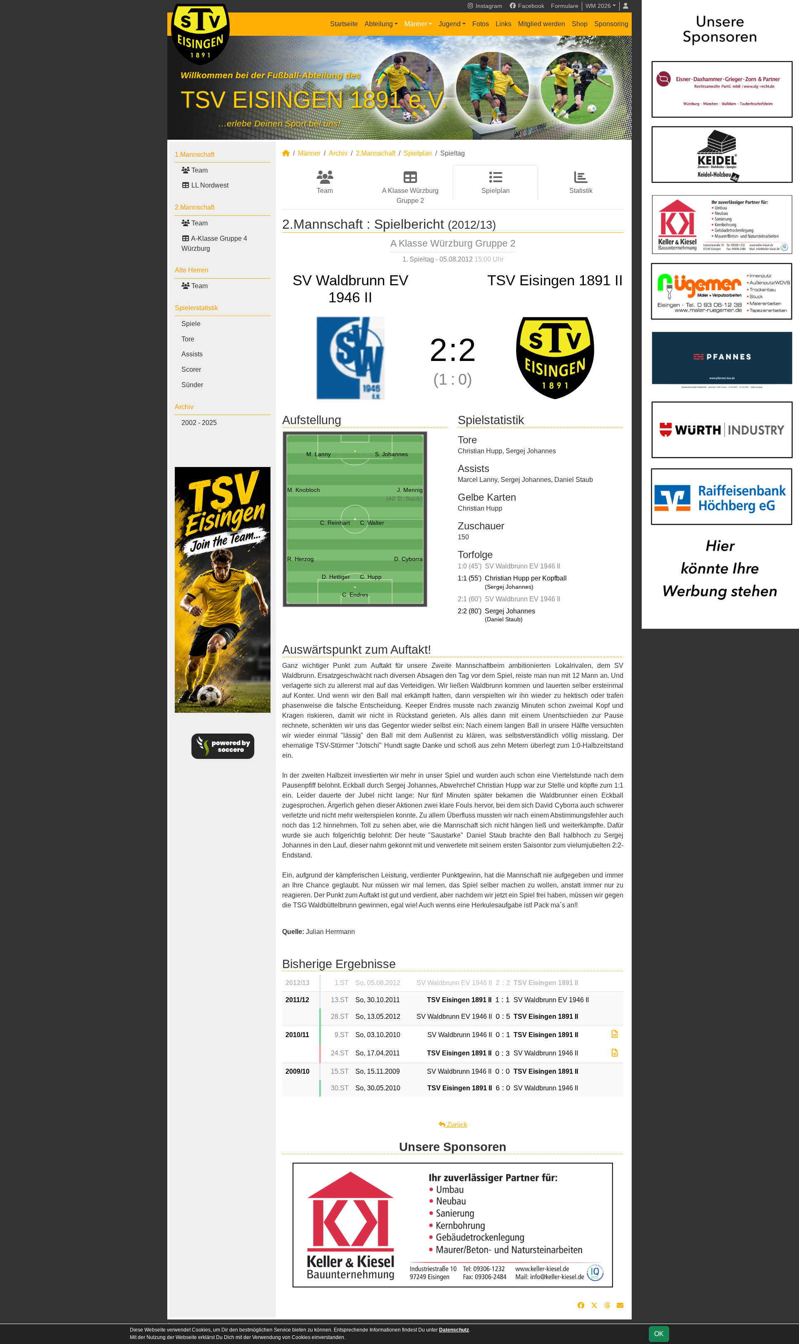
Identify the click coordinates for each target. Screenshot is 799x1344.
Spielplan (418, 153)
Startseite (344, 23)
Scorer (191, 369)
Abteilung (379, 23)
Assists (192, 354)
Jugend (450, 23)
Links (503, 23)
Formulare (564, 5)
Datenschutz (454, 1330)
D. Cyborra (408, 559)
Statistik (581, 190)
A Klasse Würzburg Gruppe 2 (410, 195)
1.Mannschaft (194, 154)
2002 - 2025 (199, 422)
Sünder (192, 384)
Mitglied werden (541, 23)
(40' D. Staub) (404, 498)
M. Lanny (318, 454)
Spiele (191, 323)
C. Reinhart (335, 522)
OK (659, 1333)
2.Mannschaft (194, 207)
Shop (580, 23)
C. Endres (355, 594)
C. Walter (372, 522)
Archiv (184, 406)
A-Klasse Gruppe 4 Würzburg (214, 243)
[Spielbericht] (615, 1034)
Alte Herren (191, 270)
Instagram (488, 5)
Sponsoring (611, 23)
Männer (415, 23)
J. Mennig (410, 490)
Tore (187, 339)
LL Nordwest (209, 185)
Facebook (530, 5)
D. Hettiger (336, 576)
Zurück (456, 1124)
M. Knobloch (303, 490)
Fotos (480, 23)
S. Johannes (391, 454)
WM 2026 (598, 5)
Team (199, 170)
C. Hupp (371, 576)
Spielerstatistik (196, 307)
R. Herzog (300, 559)
